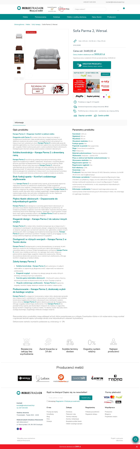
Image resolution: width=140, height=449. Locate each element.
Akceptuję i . (64, 401)
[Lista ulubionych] (118, 9)
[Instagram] (20, 429)
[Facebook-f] (18, 429)
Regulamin (59, 401)
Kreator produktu (92, 65)
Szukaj (103, 9)
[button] (16, 78)
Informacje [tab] (19, 122)
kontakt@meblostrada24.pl (115, 2)
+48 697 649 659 (89, 2)
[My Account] (112, 9)
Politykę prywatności (72, 401)
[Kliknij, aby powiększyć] (30, 75)
